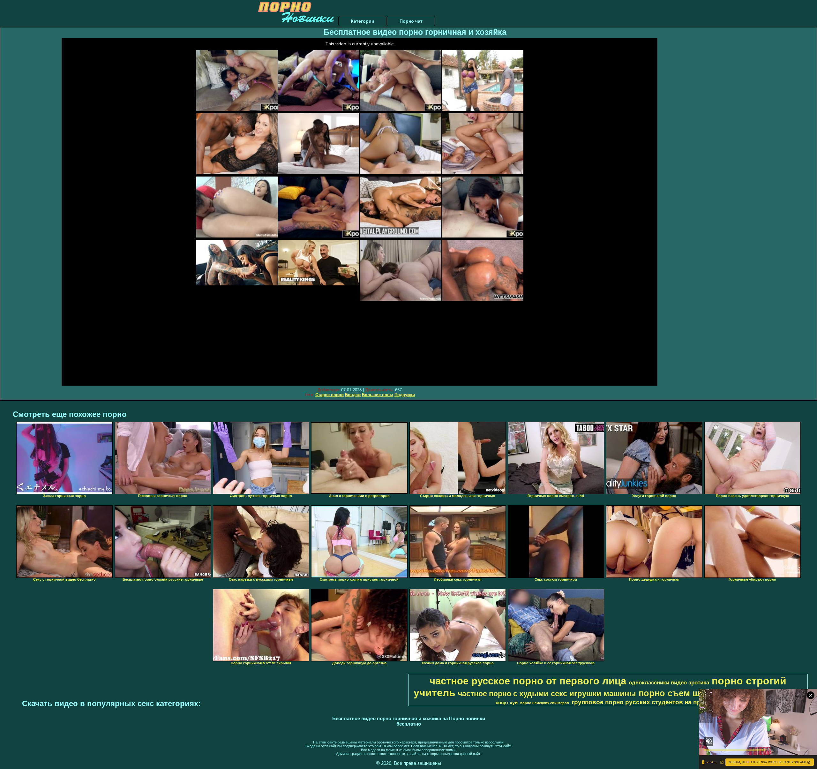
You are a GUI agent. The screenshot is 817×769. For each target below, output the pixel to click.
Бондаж (353, 394)
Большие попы (377, 394)
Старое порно (329, 394)
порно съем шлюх (678, 693)
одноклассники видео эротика (669, 682)
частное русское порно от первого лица (528, 680)
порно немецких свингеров (544, 703)
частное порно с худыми (503, 694)
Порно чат (411, 21)
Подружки (404, 394)
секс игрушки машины (593, 693)
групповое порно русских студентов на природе (645, 702)
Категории (362, 21)
